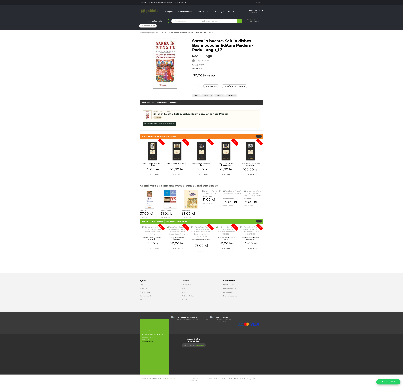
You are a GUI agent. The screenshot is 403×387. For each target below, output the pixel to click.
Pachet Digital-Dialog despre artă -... (226, 238)
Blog (183, 292)
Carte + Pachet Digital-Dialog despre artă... (250, 238)
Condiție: (195, 68)
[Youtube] (149, 348)
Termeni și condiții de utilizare (229, 378)
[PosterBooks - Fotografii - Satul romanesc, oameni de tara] (232, 193)
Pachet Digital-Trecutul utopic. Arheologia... (250, 164)
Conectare (144, 2)
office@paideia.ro (148, 341)
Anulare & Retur (145, 292)
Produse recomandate (176, 221)
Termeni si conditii (146, 296)
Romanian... (186, 210)
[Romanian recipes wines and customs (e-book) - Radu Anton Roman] (191, 199)
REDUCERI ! (185, 300)
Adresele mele (227, 292)
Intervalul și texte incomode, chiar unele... (152, 238)
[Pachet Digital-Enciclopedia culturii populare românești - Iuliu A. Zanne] (201, 151)
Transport (143, 288)
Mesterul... (248, 199)
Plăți (141, 284)
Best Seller (157, 221)
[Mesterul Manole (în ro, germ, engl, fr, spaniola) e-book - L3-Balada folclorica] (253, 193)
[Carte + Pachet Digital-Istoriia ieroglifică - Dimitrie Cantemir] (177, 151)
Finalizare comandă (180, 2)
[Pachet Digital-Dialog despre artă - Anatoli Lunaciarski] (226, 230)
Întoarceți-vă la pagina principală (149, 32)
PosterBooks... (229, 199)
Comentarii (162, 103)
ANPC (142, 300)
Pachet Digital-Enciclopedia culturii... (201, 164)
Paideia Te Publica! (188, 296)
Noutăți (145, 221)
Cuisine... (143, 210)
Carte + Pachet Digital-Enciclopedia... (226, 164)
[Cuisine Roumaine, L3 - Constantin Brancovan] (149, 199)
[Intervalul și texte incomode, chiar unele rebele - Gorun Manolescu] (152, 230)
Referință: (195, 65)
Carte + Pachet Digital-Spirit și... (201, 240)
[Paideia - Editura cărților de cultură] (149, 11)
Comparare (170, 2)
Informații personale (230, 296)
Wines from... (207, 196)
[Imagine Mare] (247, 317)
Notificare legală (211, 378)
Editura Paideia (172, 378)
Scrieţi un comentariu (202, 60)
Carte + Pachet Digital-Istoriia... (177, 163)
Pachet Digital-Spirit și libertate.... (177, 238)
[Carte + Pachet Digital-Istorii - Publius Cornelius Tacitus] (152, 151)
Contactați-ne (186, 284)
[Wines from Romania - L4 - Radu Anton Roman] (211, 192)
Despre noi (185, 288)
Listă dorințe (161, 2)
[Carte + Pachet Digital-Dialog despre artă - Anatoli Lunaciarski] (250, 230)
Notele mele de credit (230, 288)
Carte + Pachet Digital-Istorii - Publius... (152, 164)
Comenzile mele (228, 284)
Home (194, 378)
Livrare (201, 378)
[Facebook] (144, 348)
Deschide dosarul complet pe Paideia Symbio (159, 123)
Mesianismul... (166, 210)
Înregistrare (152, 2)
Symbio (173, 103)
